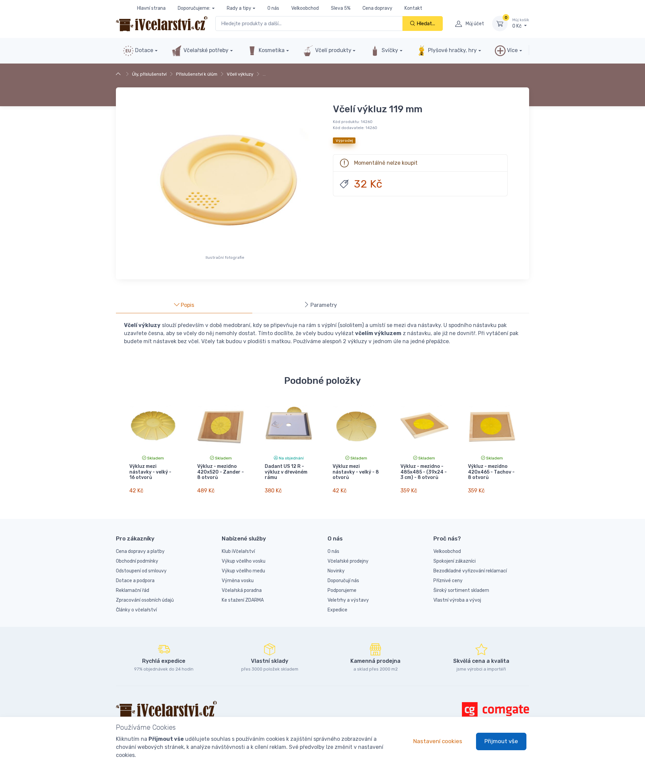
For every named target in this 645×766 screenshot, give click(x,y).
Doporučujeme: (194, 8)
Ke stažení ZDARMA (243, 600)
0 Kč (520, 23)
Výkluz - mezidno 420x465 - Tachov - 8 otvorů (491, 472)
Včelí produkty (332, 50)
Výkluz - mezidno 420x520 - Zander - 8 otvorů (220, 472)
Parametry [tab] (323, 305)
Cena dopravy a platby (140, 551)
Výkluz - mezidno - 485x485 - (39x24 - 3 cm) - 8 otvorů (423, 472)
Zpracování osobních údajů (145, 600)
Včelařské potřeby (205, 50)
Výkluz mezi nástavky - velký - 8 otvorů (356, 472)
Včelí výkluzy (240, 74)
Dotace (143, 50)
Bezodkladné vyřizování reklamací (470, 571)
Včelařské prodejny (348, 561)
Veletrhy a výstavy (348, 600)
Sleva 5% (340, 8)
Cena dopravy (377, 8)
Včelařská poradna (242, 590)
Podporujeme (342, 590)
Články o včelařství (136, 610)
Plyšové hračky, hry (452, 50)
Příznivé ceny (448, 580)
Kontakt (413, 8)
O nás (273, 8)
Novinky (336, 571)
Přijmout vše (501, 741)
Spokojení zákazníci (454, 561)
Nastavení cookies (437, 741)
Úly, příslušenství (149, 74)
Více (512, 50)
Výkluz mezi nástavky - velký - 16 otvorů (150, 472)
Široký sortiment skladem (461, 590)
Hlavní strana (151, 8)
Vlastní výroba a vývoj (457, 600)
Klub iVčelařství (238, 551)
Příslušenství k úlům (196, 74)
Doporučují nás (343, 580)
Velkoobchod (305, 8)
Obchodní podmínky (137, 561)
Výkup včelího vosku (243, 561)
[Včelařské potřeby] (119, 74)
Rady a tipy (239, 8)
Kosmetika (271, 50)
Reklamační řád (132, 590)
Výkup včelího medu (243, 571)
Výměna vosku (238, 580)
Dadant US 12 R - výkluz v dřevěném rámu (286, 472)
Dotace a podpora (135, 580)
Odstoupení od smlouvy (141, 571)
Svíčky (389, 50)
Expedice (337, 610)
